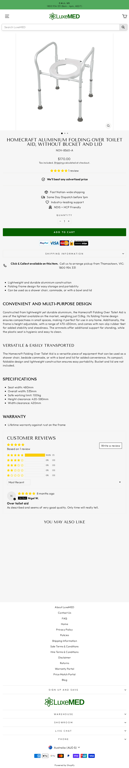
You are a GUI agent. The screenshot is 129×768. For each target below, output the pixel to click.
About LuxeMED (64, 607)
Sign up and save (64, 689)
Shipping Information (64, 640)
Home (64, 624)
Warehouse (64, 714)
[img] (27, 493)
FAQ (64, 618)
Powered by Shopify (64, 765)
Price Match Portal (64, 674)
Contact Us (64, 612)
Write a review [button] (110, 445)
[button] (59, 170)
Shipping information (64, 253)
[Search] (123, 27)
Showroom (63, 722)
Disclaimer (64, 657)
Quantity (64, 215)
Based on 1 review (18, 449)
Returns (64, 663)
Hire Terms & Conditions (65, 652)
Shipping (59, 162)
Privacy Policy (64, 629)
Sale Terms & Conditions (64, 646)
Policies (64, 635)
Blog (64, 679)
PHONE (63, 739)
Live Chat (63, 730)
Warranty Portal (64, 668)
